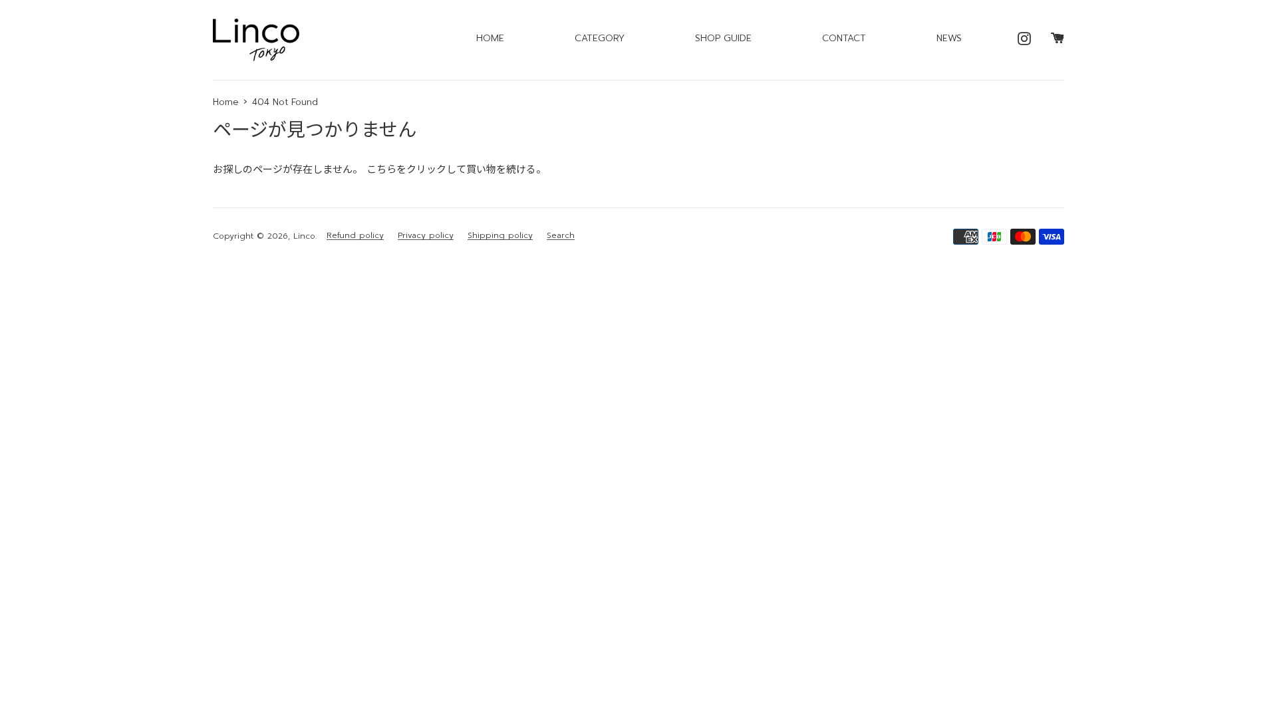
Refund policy (355, 235)
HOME (490, 38)
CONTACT (844, 38)
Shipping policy (500, 235)
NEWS (949, 38)
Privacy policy (426, 235)
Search (561, 235)
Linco (304, 236)
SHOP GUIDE (723, 38)
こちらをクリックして (416, 169)
